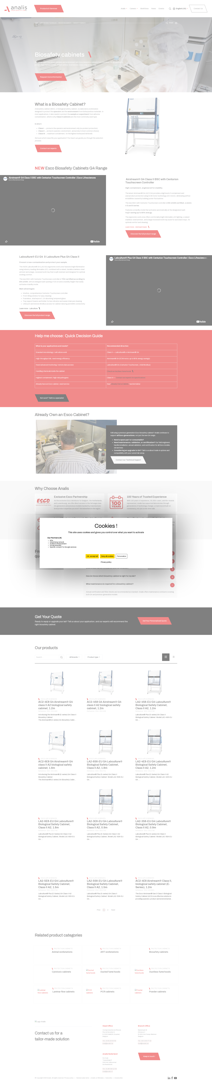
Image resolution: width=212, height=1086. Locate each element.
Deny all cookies (107, 556)
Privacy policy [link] (106, 562)
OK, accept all (92, 556)
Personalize (121, 556)
